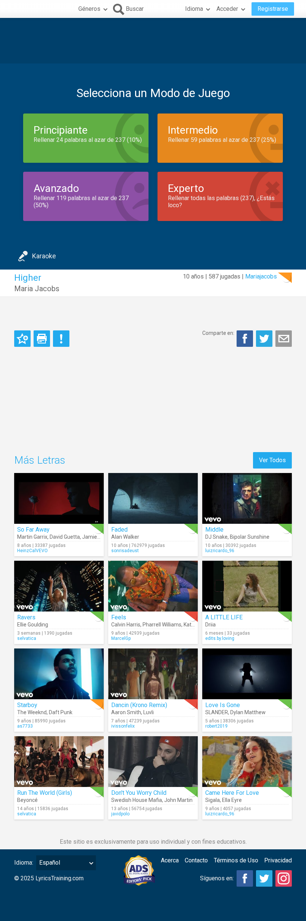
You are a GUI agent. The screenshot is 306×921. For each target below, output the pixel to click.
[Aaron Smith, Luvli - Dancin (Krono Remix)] (153, 673)
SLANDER (216, 712)
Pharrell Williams (162, 625)
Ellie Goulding (32, 625)
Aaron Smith (126, 712)
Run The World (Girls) (44, 792)
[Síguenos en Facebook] (245, 878)
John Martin (178, 800)
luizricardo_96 (219, 550)
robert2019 (216, 726)
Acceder (227, 8)
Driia (210, 625)
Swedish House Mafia (136, 800)
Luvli (148, 712)
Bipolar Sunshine (249, 537)
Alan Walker (125, 537)
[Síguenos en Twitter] (264, 878)
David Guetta (65, 537)
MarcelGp (121, 638)
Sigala (212, 800)
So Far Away (33, 529)
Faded (119, 529)
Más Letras (39, 460)
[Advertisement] (153, 40)
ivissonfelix (123, 726)
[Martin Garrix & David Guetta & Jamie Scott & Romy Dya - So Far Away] (59, 498)
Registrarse (272, 8)
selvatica (26, 638)
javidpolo (120, 813)
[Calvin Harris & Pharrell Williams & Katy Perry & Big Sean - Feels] (153, 586)
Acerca (170, 860)
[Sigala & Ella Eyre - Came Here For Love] (247, 761)
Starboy (27, 705)
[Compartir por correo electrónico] (283, 338)
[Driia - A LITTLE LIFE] (247, 586)
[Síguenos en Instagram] (283, 878)
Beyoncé (27, 800)
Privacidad (278, 860)
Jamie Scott (96, 537)
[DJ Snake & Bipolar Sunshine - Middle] (247, 498)
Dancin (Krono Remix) (139, 705)
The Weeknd (32, 712)
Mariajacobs (261, 276)
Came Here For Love (232, 792)
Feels (118, 617)
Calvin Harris (125, 625)
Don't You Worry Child (138, 792)
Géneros (89, 8)
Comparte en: (218, 333)
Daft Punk (60, 712)
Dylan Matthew (248, 712)
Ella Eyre (232, 800)
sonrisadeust (125, 550)
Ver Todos (272, 460)
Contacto (196, 860)
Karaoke (44, 256)
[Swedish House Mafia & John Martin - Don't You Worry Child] (153, 761)
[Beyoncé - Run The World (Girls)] (59, 761)
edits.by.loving (219, 638)
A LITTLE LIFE (224, 617)
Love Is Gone (222, 705)
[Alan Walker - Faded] (153, 498)
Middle (214, 529)
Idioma (194, 8)
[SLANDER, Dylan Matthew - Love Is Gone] (247, 673)
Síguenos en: (217, 878)
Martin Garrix (32, 537)
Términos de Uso (236, 860)
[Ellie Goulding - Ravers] (59, 586)
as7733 (25, 726)
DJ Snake (216, 537)
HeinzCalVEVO (32, 550)
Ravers (26, 617)
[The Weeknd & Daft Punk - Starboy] (59, 673)
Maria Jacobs (36, 288)
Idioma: (23, 862)
